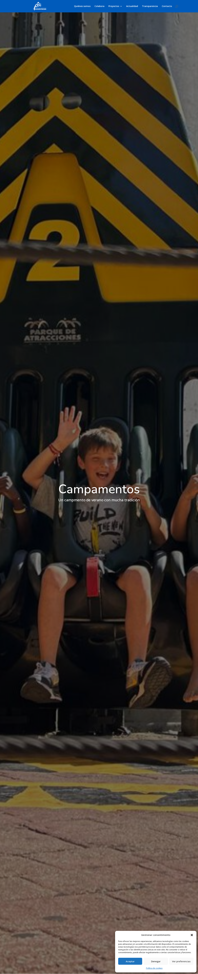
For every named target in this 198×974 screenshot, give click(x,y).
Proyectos (113, 6)
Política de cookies (154, 968)
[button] (191, 935)
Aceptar (130, 961)
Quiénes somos (82, 6)
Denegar (156, 961)
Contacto (167, 6)
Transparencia (150, 6)
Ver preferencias (181, 961)
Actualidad (132, 6)
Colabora (99, 6)
